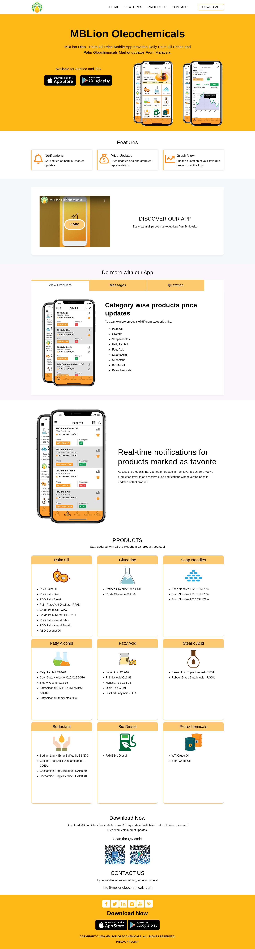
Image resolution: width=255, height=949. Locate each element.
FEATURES (133, 7)
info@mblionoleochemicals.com (127, 887)
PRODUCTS (157, 7)
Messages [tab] (118, 285)
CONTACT (180, 7)
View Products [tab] (60, 285)
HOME (114, 7)
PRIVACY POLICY (127, 941)
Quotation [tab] (176, 285)
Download (210, 7)
